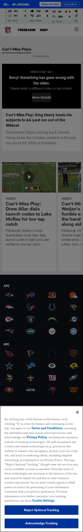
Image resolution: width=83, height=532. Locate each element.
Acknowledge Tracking (41, 523)
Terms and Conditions (48, 424)
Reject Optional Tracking (41, 510)
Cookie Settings (16, 500)
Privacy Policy (37, 433)
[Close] (77, 408)
